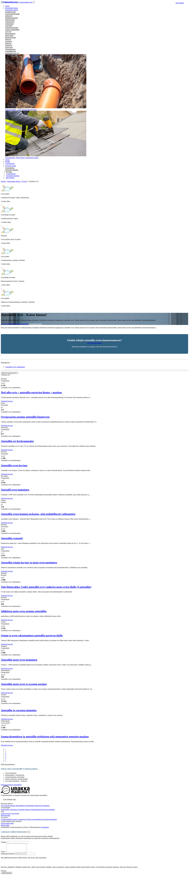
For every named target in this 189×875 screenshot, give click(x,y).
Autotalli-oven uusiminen (15, 489)
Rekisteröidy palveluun (9, 809)
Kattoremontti (10, 20)
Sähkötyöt (8, 16)
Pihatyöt (8, 39)
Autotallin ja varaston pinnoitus (19, 710)
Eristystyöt (9, 47)
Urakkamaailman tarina (9, 819)
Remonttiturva (21, 806)
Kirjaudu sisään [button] (10, 166)
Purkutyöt (8, 45)
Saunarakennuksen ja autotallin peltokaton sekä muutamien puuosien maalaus (45, 736)
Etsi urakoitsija (44, 806)
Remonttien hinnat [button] (11, 8)
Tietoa (7, 6)
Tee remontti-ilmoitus (8, 806)
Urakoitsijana (9, 168)
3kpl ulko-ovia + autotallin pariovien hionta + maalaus (31, 392)
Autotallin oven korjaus (14, 465)
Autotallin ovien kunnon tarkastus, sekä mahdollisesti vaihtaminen (38, 514)
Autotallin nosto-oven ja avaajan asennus (24, 684)
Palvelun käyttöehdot (47, 809)
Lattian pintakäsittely (12, 30)
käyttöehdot (45, 827)
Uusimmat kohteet (23, 809)
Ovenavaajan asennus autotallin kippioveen (25, 416)
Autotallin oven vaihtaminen (15, 367)
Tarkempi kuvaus (7, 401)
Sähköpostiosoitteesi (8, 854)
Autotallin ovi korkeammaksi (17, 441)
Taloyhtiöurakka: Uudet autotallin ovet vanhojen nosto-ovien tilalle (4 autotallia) (46, 586)
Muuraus (8, 43)
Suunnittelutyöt (10, 51)
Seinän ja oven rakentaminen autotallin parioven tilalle (32, 635)
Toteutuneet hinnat (35, 324)
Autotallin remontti (12, 538)
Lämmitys (8, 41)
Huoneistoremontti (11, 28)
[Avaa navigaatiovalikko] (34, 2)
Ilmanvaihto (9, 35)
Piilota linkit (5, 825)
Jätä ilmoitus (180, 3)
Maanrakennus (10, 33)
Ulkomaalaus (9, 22)
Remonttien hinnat (11, 10)
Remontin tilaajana (11, 170)
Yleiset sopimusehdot (34, 819)
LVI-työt (8, 31)
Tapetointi (8, 26)
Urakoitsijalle (9, 163)
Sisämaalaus (9, 24)
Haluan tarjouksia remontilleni (11, 785)
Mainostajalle (5, 815)
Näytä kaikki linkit (7, 823)
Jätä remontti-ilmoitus (94, 343)
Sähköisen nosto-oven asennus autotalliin (23, 611)
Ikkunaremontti (10, 37)
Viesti (3, 852)
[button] (9, 172)
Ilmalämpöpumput (11, 18)
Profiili (7, 162)
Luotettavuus (22, 819)
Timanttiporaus (10, 49)
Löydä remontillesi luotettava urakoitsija (15, 324)
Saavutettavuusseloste (49, 819)
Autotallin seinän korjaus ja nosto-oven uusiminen (29, 562)
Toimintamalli (35, 809)
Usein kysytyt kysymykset (10, 813)
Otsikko (4, 842)
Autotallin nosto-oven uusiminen (19, 659)
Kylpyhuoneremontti (12, 14)
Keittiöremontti (10, 12)
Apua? (7, 160)
